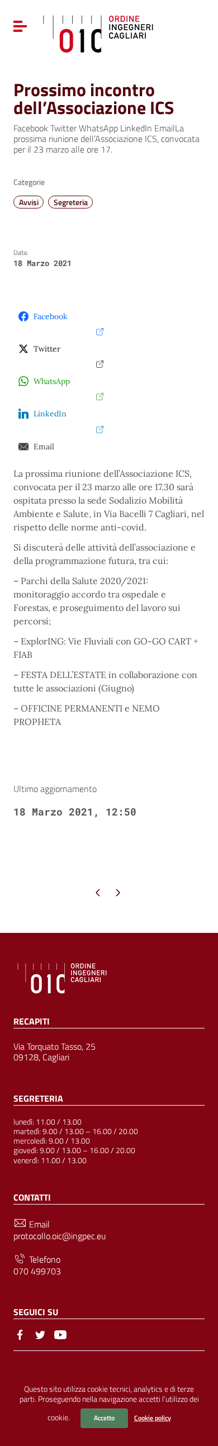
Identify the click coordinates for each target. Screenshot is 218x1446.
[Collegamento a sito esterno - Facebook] (20, 1333)
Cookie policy (152, 1417)
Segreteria (71, 202)
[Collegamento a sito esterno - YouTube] (60, 1333)
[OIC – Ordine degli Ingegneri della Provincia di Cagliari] (98, 32)
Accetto (104, 1417)
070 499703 (37, 1271)
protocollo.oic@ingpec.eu (59, 1236)
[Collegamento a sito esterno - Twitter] (40, 1333)
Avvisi (29, 202)
